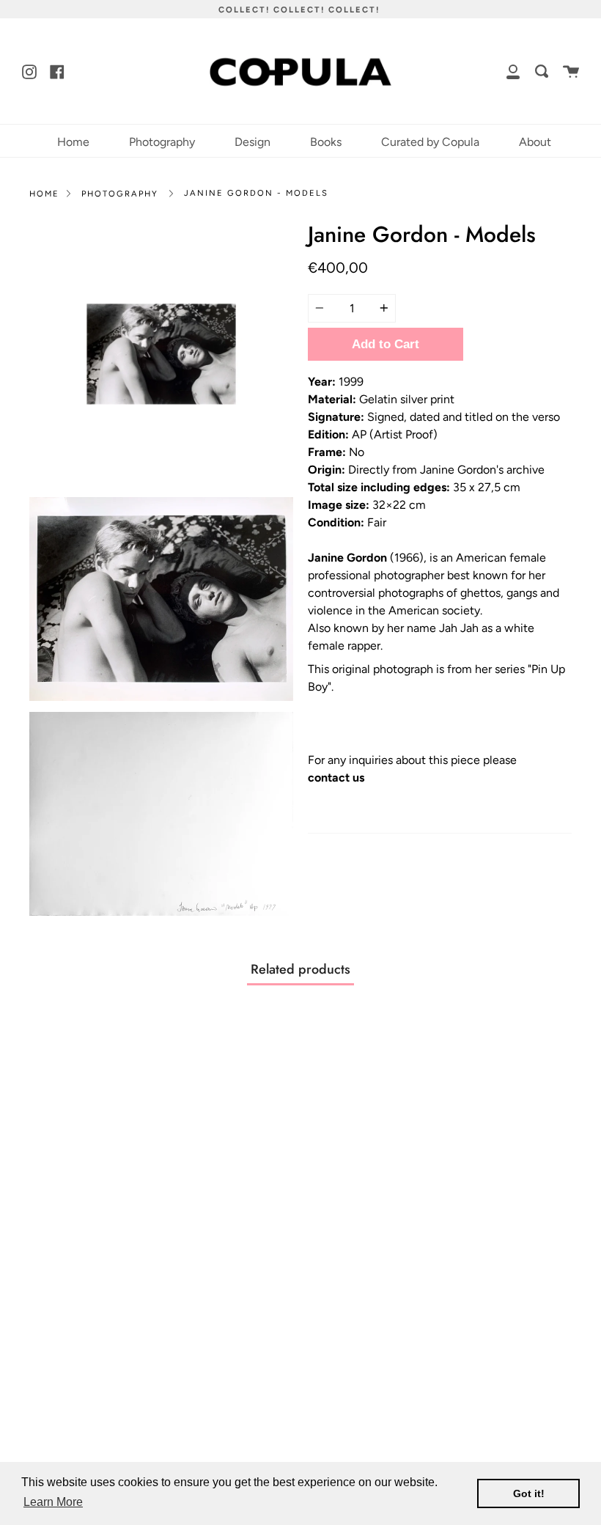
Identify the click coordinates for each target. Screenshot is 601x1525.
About (535, 142)
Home (73, 142)
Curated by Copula (430, 142)
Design (252, 142)
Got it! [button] (529, 1493)
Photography (162, 142)
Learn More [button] (53, 1502)
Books (326, 142)
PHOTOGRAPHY (119, 193)
